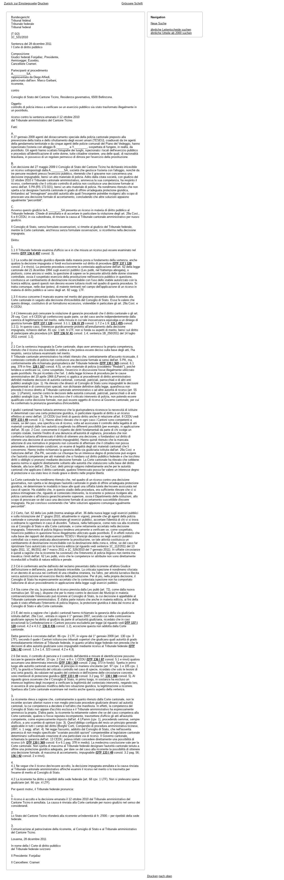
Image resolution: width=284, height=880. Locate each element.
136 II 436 (48, 626)
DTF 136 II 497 (30, 253)
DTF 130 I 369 (109, 363)
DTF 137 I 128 (122, 263)
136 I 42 (16, 756)
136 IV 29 (78, 323)
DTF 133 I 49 (19, 419)
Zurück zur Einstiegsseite (20, 3)
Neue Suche (158, 23)
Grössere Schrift (132, 3)
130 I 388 (111, 676)
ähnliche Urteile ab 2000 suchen (171, 33)
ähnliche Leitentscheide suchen (171, 29)
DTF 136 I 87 (95, 659)
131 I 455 (117, 323)
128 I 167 (39, 366)
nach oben (165, 876)
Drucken (43, 3)
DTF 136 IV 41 (63, 333)
